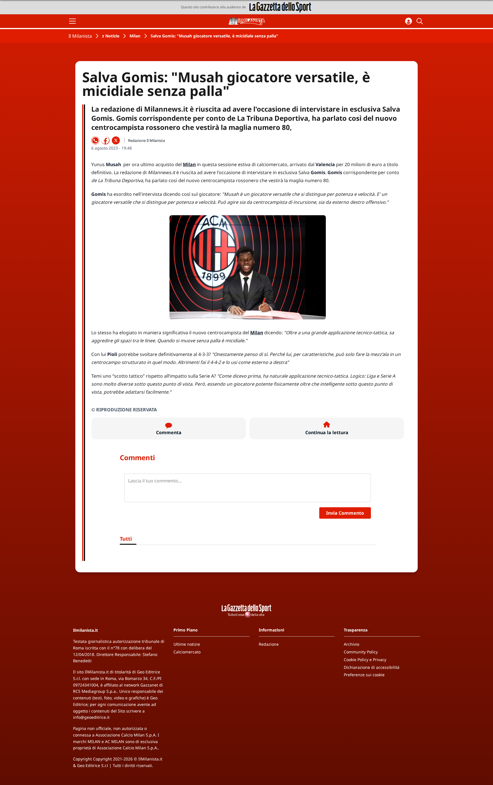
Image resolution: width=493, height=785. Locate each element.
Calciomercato (187, 652)
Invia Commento (345, 513)
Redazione (269, 644)
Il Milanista (80, 36)
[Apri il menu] (72, 21)
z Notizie (110, 36)
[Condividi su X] (116, 140)
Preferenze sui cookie (364, 674)
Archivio (351, 644)
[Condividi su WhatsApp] (95, 140)
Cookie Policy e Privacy (365, 659)
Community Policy (361, 652)
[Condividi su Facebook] (106, 140)
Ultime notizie (186, 644)
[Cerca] (421, 21)
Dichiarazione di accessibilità (371, 667)
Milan (135, 36)
